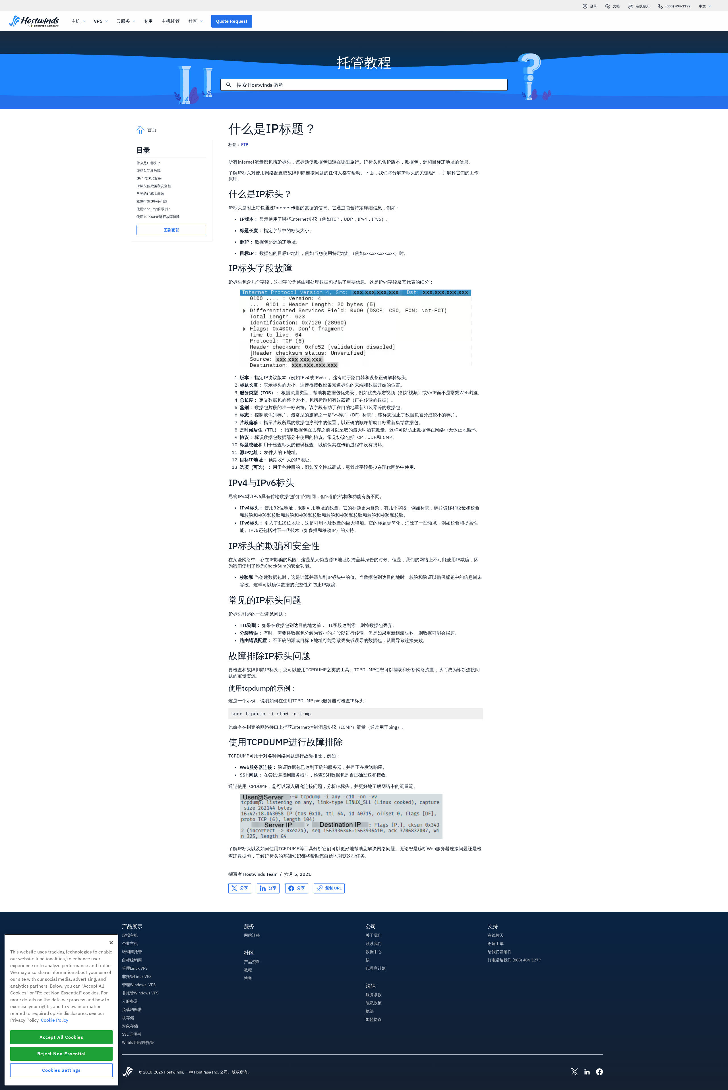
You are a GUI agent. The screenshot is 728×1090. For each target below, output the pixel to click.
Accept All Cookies (61, 1037)
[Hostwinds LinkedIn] (584, 1072)
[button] (232, 21)
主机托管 (171, 21)
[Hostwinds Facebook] (596, 1072)
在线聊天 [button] (496, 935)
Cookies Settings (61, 1070)
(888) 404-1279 (677, 6)
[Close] (111, 942)
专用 (148, 21)
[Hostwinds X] (571, 1072)
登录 (593, 6)
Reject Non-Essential (61, 1053)
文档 (616, 6)
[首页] (34, 22)
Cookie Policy (54, 1020)
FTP (244, 144)
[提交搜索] (229, 84)
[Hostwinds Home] (127, 1072)
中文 (702, 6)
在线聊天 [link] (643, 6)
